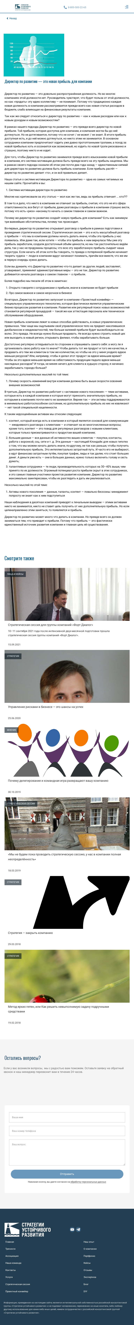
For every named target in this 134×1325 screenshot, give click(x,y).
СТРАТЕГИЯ (13, 656)
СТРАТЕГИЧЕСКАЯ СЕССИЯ (21, 803)
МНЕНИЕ (11, 730)
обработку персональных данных (88, 1181)
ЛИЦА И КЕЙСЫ (15, 574)
